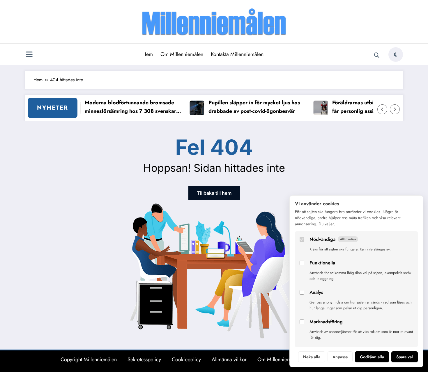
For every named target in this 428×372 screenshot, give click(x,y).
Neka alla (311, 357)
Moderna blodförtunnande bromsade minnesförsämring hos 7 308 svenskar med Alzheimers (125, 107)
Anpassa (340, 357)
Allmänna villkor (229, 359)
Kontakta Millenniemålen (237, 54)
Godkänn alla (372, 357)
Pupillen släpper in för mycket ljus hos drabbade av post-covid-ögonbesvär (249, 107)
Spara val (404, 357)
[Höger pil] (394, 109)
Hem (147, 54)
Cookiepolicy (186, 359)
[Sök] (376, 55)
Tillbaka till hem (214, 193)
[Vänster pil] (382, 109)
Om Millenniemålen (181, 54)
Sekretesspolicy (144, 359)
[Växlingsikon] (29, 55)
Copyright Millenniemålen (89, 359)
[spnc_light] (395, 54)
